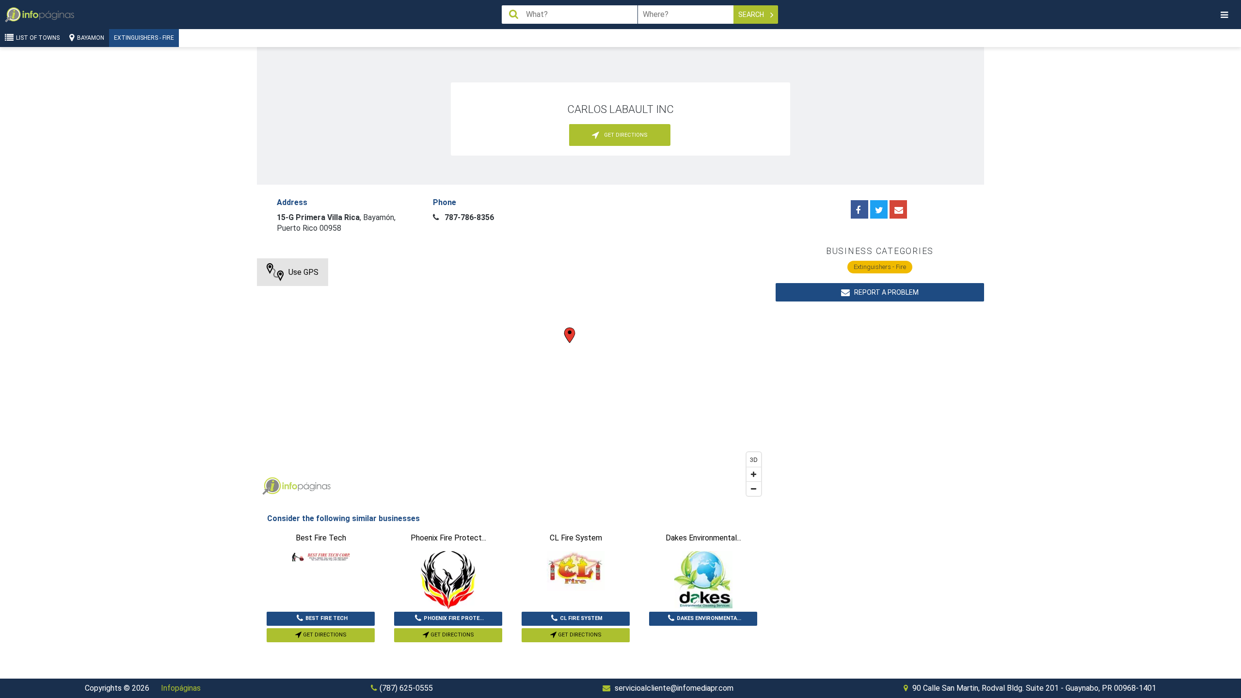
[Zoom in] (754, 474)
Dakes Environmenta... (709, 618)
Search (751, 14)
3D (754, 459)
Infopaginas (271, 486)
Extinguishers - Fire (144, 37)
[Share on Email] (898, 209)
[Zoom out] (754, 488)
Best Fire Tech (326, 618)
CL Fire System (581, 618)
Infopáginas (181, 688)
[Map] (511, 379)
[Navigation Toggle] (1224, 15)
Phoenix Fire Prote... (454, 618)
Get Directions (324, 635)
